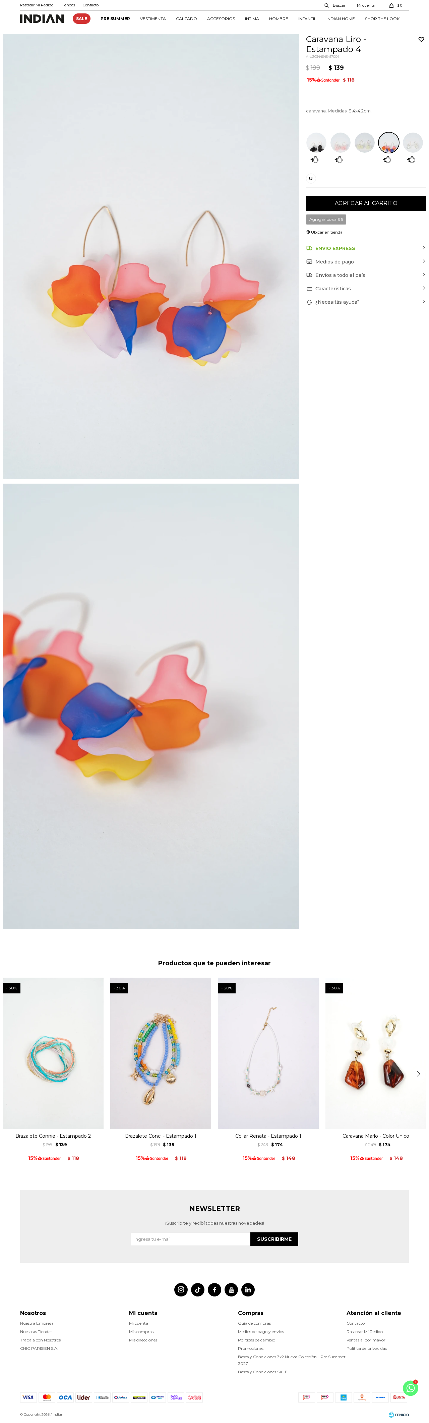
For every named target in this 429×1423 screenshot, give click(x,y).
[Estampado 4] (389, 142)
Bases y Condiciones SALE (263, 1371)
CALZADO (186, 18)
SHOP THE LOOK (382, 18)
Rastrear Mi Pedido (36, 5)
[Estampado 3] (364, 142)
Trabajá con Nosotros (40, 1339)
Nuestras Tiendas (36, 1331)
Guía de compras (254, 1323)
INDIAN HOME (340, 18)
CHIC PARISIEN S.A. (39, 1348)
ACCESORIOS (221, 18)
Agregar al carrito (366, 203)
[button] (335, 5)
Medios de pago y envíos (261, 1331)
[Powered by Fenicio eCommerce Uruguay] (399, 1415)
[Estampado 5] (413, 142)
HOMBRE (278, 18)
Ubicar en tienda (327, 232)
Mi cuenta (138, 1323)
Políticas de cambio (256, 1339)
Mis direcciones (143, 1339)
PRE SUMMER (115, 18)
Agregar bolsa (326, 219)
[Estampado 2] (340, 142)
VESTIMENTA (153, 18)
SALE (81, 18)
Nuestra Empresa (37, 1323)
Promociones (250, 1348)
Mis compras (141, 1331)
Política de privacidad (367, 1348)
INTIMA (252, 18)
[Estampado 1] (316, 142)
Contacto (91, 5)
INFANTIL (307, 18)
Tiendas (68, 5)
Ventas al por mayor (366, 1339)
